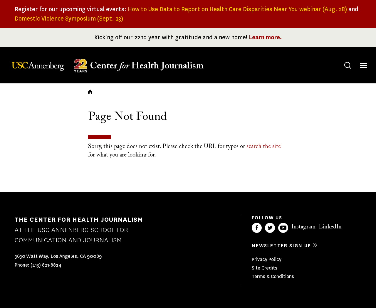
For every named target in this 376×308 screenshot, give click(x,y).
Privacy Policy (266, 259)
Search (348, 65)
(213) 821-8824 (46, 265)
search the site (263, 146)
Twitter (270, 228)
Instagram (303, 227)
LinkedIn (330, 227)
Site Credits (264, 268)
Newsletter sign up (281, 246)
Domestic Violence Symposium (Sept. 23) (69, 19)
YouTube (283, 228)
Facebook (257, 228)
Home (90, 92)
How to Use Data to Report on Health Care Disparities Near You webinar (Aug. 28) (237, 9)
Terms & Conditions (273, 276)
